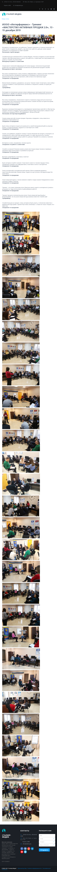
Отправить (44, 850)
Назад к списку (5, 19)
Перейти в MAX (7, 5)
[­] (23, 14)
